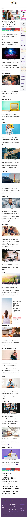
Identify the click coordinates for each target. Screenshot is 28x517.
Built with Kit (17, 322)
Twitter (21, 506)
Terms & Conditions (16, 514)
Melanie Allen (7, 473)
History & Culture (12, 26)
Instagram (22, 508)
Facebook (22, 504)
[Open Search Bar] (26, 8)
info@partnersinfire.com (14, 511)
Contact (11, 515)
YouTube (22, 510)
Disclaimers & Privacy (21, 514)
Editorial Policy (11, 514)
